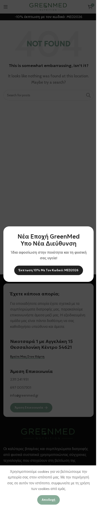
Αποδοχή (48, 500)
